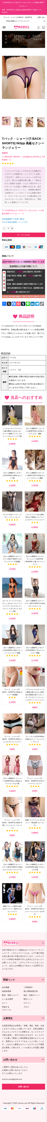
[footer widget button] (23, 943)
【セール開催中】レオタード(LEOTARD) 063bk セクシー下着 (12, 475)
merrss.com (23, 1103)
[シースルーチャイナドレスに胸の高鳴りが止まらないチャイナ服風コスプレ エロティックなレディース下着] (12, 415)
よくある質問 (7, 999)
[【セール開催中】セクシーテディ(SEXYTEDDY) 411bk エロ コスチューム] (35, 588)
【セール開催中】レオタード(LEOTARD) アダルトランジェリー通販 (35, 650)
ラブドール (6, 1010)
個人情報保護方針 (31, 991)
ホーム (6, 39)
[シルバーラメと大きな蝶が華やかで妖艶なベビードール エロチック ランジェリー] (35, 501)
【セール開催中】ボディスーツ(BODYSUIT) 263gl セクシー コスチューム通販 (35, 475)
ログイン (27, 1003)
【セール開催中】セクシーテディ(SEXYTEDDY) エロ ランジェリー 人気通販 (12, 559)
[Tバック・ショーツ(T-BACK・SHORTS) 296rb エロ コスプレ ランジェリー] (12, 723)
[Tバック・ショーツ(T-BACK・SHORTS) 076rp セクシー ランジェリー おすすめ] (35, 893)
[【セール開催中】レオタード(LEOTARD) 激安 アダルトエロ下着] (35, 851)
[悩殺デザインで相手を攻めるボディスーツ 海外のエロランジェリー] (12, 893)
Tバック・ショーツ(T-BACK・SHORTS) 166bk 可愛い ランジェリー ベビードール (12, 824)
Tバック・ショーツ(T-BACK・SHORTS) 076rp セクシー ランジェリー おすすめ (35, 910)
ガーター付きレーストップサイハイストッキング (12, 516)
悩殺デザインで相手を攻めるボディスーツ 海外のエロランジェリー (12, 908)
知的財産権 (6, 991)
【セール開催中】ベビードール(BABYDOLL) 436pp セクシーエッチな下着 (12, 780)
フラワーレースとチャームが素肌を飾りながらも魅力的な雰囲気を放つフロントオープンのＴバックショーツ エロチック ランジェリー (35, 695)
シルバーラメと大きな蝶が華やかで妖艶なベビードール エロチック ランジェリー (35, 517)
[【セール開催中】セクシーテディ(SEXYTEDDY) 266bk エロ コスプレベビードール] (12, 851)
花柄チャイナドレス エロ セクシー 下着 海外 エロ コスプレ (35, 822)
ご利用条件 (28, 987)
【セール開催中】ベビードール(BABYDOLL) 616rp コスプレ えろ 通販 (34, 431)
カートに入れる (23, 235)
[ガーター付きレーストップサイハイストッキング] (12, 501)
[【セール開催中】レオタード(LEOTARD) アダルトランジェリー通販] (35, 635)
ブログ (26, 1007)
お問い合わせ (41, 19)
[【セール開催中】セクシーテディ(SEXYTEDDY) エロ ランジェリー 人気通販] (12, 543)
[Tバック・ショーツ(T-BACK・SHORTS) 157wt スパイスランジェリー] (35, 765)
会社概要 (5, 987)
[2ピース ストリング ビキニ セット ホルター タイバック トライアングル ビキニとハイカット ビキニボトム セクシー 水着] (12, 588)
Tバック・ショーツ (37, 37)
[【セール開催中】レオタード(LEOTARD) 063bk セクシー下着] (12, 460)
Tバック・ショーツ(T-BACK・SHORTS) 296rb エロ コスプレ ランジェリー (12, 739)
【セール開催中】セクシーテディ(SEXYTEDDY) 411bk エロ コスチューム (35, 603)
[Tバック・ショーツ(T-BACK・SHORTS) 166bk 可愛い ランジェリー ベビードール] (12, 807)
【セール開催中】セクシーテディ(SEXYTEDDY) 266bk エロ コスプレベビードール (12, 867)
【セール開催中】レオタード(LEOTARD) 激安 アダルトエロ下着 (35, 867)
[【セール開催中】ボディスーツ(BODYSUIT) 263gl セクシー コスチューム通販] (35, 460)
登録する (5, 1007)
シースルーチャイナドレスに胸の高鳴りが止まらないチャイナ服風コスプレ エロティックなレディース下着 (12, 432)
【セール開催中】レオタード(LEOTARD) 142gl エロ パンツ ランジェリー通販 (12, 650)
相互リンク (28, 999)
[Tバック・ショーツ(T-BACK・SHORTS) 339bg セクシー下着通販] (12, 676)
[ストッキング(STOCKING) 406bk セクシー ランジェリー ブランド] (35, 723)
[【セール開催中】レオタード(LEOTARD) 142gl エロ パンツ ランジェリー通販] (12, 635)
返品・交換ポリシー (32, 995)
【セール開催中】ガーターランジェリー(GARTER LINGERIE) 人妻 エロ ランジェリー (35, 560)
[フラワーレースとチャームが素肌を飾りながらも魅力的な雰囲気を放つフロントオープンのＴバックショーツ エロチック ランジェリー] (35, 676)
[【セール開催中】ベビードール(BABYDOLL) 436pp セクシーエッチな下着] (12, 765)
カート (4, 1003)
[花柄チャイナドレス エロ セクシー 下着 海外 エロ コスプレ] (35, 807)
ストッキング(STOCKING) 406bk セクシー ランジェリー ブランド (35, 739)
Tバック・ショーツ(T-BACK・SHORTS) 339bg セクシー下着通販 (12, 692)
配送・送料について (10, 995)
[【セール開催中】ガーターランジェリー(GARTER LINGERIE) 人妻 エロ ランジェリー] (35, 543)
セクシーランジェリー (20, 37)
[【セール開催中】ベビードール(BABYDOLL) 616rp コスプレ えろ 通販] (35, 415)
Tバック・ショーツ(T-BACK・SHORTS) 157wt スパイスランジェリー (35, 780)
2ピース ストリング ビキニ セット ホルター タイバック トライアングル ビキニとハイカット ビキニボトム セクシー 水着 (12, 606)
